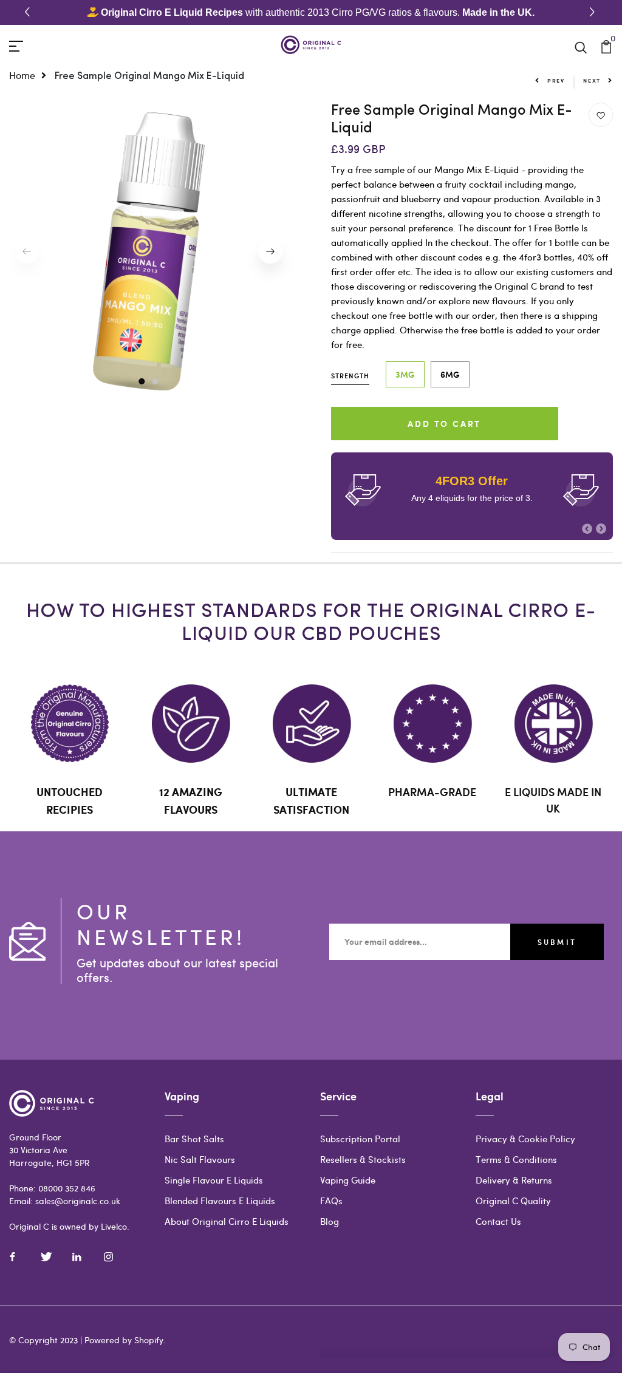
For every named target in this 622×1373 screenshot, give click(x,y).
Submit (557, 941)
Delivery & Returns (514, 1180)
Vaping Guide (347, 1180)
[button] (594, 12)
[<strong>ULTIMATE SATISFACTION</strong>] (311, 723)
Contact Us (498, 1221)
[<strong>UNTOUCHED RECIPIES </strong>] (69, 723)
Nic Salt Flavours (200, 1159)
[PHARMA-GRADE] (432, 723)
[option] (149, 251)
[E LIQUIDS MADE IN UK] (553, 723)
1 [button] (141, 381)
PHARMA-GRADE (432, 792)
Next (592, 80)
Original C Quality (513, 1200)
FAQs (331, 1200)
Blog (329, 1221)
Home (22, 75)
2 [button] (155, 381)
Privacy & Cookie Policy (525, 1139)
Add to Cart (444, 423)
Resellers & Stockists (363, 1159)
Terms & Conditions (516, 1159)
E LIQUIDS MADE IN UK (553, 800)
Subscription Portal (360, 1139)
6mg (450, 374)
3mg (405, 374)
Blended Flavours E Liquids (220, 1200)
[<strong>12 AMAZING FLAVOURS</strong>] (190, 723)
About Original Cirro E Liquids (227, 1221)
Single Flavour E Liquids (214, 1180)
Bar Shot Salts (194, 1139)
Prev (556, 80)
